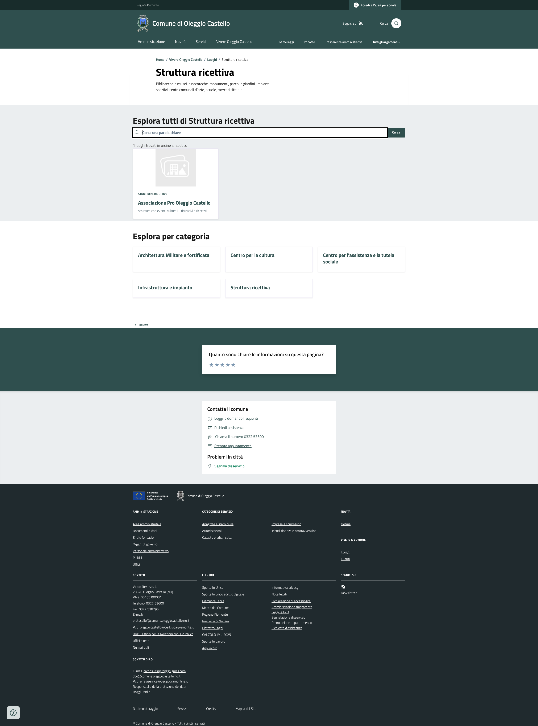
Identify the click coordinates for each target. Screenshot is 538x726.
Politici (137, 557)
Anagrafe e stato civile (217, 523)
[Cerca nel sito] (394, 23)
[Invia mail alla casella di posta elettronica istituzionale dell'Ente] (161, 620)
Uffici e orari (141, 640)
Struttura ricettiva (152, 194)
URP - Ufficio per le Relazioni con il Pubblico (163, 633)
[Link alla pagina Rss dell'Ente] (343, 586)
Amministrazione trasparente (292, 606)
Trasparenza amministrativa (344, 42)
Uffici (136, 564)
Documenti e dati (145, 530)
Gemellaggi (286, 42)
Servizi (201, 41)
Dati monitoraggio (145, 708)
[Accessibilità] (13, 712)
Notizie (346, 523)
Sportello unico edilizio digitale (223, 594)
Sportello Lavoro (213, 641)
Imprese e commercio (286, 523)
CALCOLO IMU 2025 (216, 634)
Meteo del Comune (215, 607)
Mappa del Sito (246, 708)
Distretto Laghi (212, 627)
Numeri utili (141, 647)
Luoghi (212, 59)
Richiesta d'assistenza (287, 627)
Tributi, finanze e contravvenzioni (294, 530)
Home (160, 59)
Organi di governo (145, 544)
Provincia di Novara (215, 621)
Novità (180, 41)
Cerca (396, 132)
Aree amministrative (147, 523)
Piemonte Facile (213, 600)
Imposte (309, 42)
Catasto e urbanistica (217, 537)
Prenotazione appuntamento (292, 622)
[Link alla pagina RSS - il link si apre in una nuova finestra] (360, 23)
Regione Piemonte (148, 5)
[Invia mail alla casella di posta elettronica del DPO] (165, 671)
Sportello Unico (212, 587)
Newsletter (349, 592)
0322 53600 (155, 603)
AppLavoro (209, 648)
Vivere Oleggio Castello (234, 41)
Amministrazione (151, 41)
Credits (211, 708)
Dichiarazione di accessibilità (291, 600)
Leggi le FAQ (280, 612)
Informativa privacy (285, 587)
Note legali (279, 594)
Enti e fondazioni (144, 537)
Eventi (345, 558)
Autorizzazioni (212, 530)
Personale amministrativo (151, 550)
